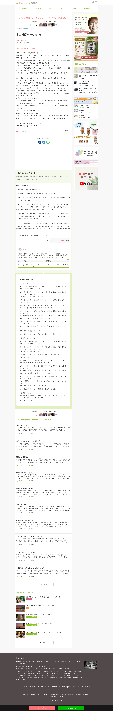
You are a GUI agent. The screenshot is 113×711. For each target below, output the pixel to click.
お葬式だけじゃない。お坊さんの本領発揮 (79, 686)
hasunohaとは (21, 694)
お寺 (74, 8)
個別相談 (24, 8)
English (92, 694)
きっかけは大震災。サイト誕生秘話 (57, 686)
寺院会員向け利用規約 (67, 694)
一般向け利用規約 (55, 694)
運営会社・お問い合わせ (51, 696)
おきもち (66, 240)
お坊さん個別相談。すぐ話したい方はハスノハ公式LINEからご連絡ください (43, 18)
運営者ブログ (63, 696)
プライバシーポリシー (43, 694)
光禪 (24, 249)
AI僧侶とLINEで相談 (71, 708)
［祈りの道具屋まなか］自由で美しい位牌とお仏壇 (43, 21)
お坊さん (62, 8)
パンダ (18, 40)
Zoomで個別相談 (42, 708)
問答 (50, 8)
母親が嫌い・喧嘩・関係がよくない (25, 28)
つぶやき (38, 8)
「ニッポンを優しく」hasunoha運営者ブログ (34, 686)
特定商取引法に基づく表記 (81, 694)
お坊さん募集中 (31, 694)
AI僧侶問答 (87, 8)
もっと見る (43, 584)
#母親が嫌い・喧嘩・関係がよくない (25, 48)
